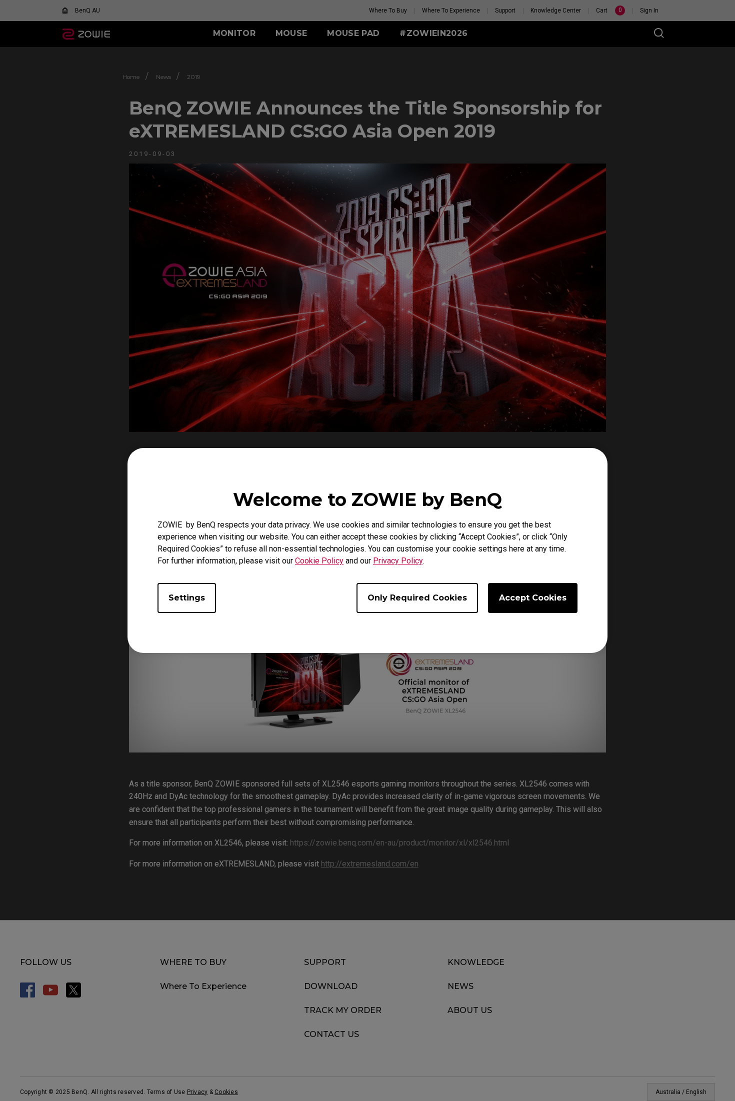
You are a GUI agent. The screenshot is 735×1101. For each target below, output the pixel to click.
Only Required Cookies (417, 597)
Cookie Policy (319, 561)
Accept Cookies (532, 597)
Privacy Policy (397, 561)
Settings (186, 597)
